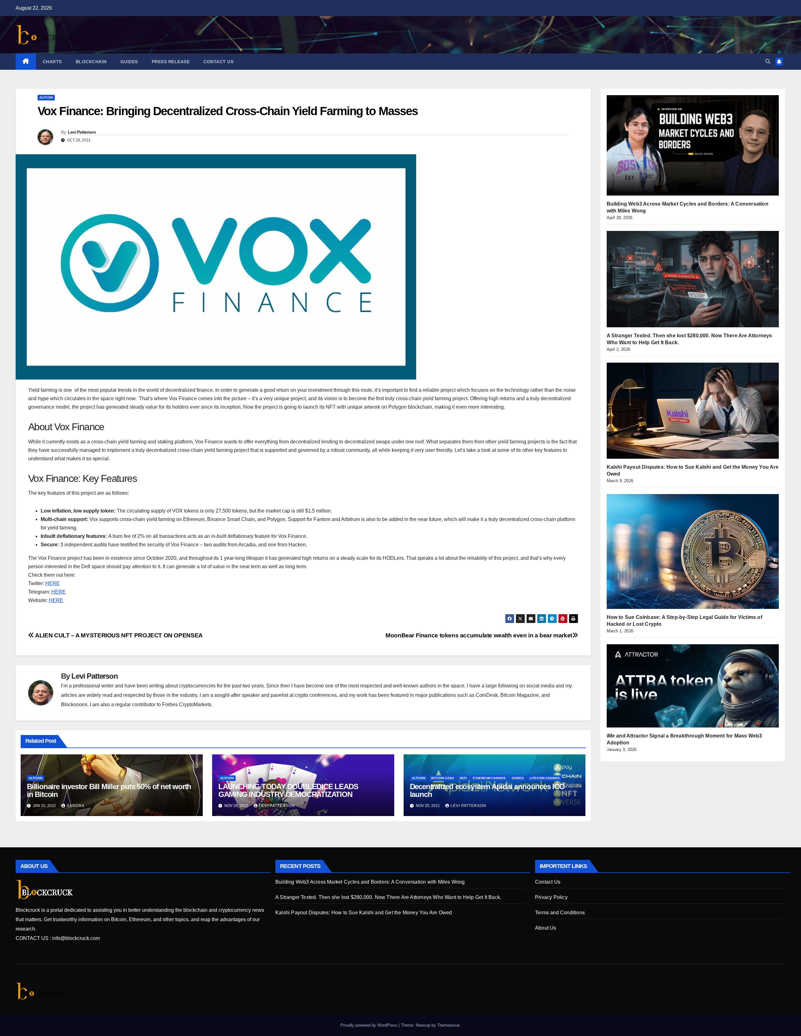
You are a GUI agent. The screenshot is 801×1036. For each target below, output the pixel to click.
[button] (767, 61)
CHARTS (52, 61)
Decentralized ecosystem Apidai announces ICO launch (487, 790)
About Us (545, 928)
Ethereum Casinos (489, 778)
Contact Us (218, 61)
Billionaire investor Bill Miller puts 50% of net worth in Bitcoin (109, 790)
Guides (129, 61)
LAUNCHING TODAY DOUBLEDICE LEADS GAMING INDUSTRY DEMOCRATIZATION (288, 790)
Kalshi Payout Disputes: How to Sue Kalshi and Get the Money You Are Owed (363, 912)
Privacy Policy (551, 897)
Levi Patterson (82, 132)
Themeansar (448, 1025)
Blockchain (91, 61)
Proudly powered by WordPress (369, 1025)
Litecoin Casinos (545, 778)
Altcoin (46, 97)
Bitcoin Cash (442, 778)
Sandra (75, 806)
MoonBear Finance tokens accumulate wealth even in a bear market (478, 635)
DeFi (463, 778)
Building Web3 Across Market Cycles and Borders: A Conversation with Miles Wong (370, 882)
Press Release (171, 61)
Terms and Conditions (560, 912)
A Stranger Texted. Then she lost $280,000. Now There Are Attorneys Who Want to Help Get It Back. (388, 897)
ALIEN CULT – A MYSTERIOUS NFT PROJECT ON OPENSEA (118, 635)
